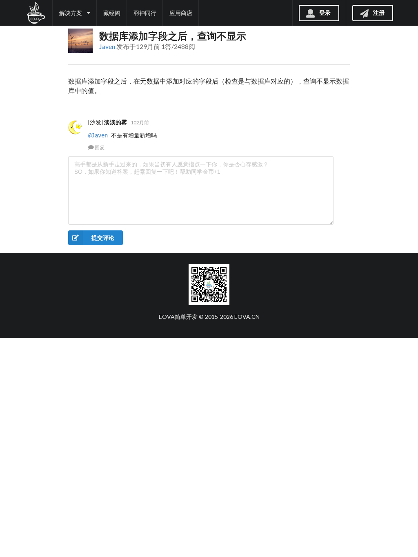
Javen (107, 46)
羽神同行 (144, 12)
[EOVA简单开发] (36, 13)
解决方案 (70, 12)
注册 (379, 12)
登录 (325, 12)
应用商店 (180, 12)
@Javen (98, 135)
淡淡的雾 (115, 122)
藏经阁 (111, 12)
